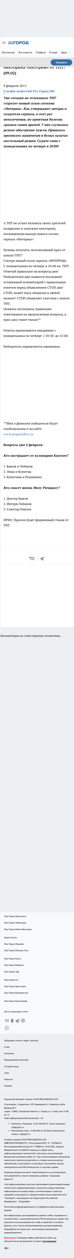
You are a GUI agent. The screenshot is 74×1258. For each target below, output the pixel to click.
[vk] (32, 558)
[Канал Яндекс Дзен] (23, 1020)
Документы (8, 52)
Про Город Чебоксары (15, 922)
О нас (7, 1047)
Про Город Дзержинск (15, 916)
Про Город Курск (12, 958)
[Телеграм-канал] (17, 1020)
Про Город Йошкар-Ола (16, 950)
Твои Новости (11, 980)
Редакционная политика (16, 1059)
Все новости (25, 52)
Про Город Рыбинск (14, 965)
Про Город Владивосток (16, 992)
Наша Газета (10, 937)
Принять (61, 62)
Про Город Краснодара (15, 1001)
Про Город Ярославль (15, 986)
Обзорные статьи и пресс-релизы (21, 1040)
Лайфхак (41, 52)
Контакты (9, 1053)
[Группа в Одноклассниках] (12, 1020)
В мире (53, 52)
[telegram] (43, 558)
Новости (8, 1079)
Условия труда (11, 1066)
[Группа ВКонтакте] (7, 1020)
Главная (8, 1085)
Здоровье (66, 52)
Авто (6, 1072)
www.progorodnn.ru (18, 434)
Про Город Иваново (14, 944)
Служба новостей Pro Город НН (29, 91)
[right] (70, 52)
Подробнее (24, 1201)
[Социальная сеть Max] (7, 1027)
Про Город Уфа (11, 971)
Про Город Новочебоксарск (18, 929)
